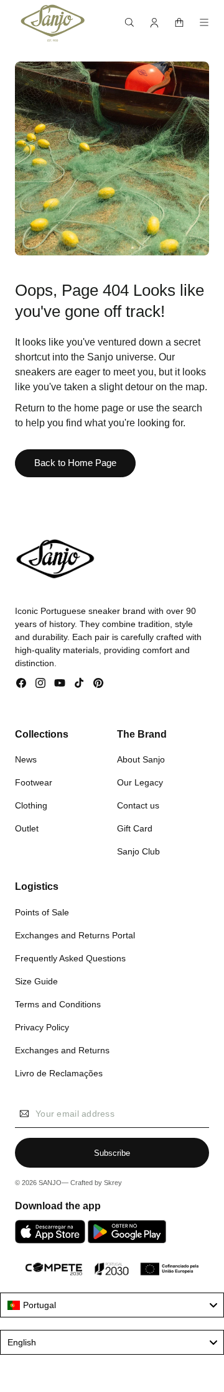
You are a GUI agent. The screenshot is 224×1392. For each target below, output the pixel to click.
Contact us (138, 805)
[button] (129, 22)
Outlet (27, 828)
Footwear (33, 782)
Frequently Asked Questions (70, 958)
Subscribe (112, 1153)
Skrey (113, 1182)
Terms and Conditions (58, 1004)
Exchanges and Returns (62, 1050)
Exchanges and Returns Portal (75, 935)
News (26, 759)
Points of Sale (42, 912)
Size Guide (36, 981)
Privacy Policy (42, 1027)
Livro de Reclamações (59, 1073)
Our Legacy (140, 782)
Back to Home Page (75, 462)
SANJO (50, 1182)
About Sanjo (141, 759)
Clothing (31, 805)
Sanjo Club (138, 851)
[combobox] (112, 1305)
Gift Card (134, 828)
